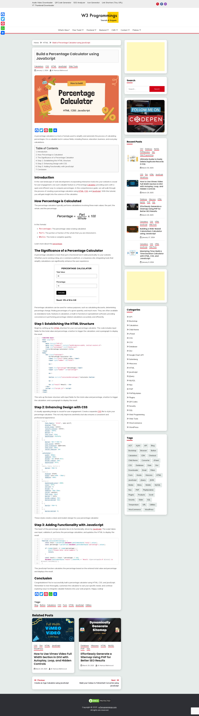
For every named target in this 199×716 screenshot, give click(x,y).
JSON (152, 480)
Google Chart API (136, 355)
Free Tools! (76, 30)
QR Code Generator (63, 2)
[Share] (2, 32)
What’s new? (64, 30)
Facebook (161, 4)
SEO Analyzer (79, 2)
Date (149, 465)
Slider (141, 500)
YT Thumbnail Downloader (43, 5)
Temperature (134, 505)
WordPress (38, 649)
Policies (136, 30)
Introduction (42, 151)
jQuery (131, 376)
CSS (47, 66)
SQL (88, 649)
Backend (103, 30)
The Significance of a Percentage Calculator (56, 157)
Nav (131, 385)
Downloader (133, 470)
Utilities (88, 605)
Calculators (38, 66)
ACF (130, 446)
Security (132, 406)
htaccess (149, 475)
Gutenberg (133, 359)
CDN (143, 456)
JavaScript (63, 66)
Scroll (151, 495)
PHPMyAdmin (145, 152)
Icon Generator (93, 2)
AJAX (138, 446)
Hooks (139, 475)
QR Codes (133, 402)
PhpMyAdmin (148, 490)
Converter (145, 460)
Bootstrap (133, 321)
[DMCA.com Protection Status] (99, 700)
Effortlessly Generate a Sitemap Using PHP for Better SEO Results (96, 657)
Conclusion (42, 169)
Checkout (152, 456)
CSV (141, 149)
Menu (139, 485)
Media (131, 485)
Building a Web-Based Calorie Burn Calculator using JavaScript (151, 231)
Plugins (132, 397)
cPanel (132, 334)
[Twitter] (2, 19)
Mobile (148, 485)
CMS (114, 30)
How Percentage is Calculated (50, 154)
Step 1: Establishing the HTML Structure (54, 160)
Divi (41, 645)
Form (65, 605)
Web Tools (73, 66)
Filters (153, 470)
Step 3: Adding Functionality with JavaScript (56, 166)
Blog (36, 605)
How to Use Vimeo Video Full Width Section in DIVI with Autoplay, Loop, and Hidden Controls (53, 659)
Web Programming (146, 155)
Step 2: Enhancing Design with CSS (52, 163)
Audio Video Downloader (42, 2)
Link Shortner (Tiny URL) (112, 2)
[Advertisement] (146, 56)
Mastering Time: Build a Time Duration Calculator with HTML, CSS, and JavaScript (152, 255)
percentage (57, 244)
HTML (53, 66)
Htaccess (95, 645)
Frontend (90, 30)
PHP (83, 649)
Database (85, 645)
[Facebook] (2, 14)
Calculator (91, 185)
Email (144, 470)
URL (144, 505)
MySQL (111, 645)
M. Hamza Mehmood (60, 70)
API (130, 317)
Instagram (165, 4)
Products (141, 495)
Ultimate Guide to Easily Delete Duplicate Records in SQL (152, 161)
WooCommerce (135, 423)
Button (42, 605)
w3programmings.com (107, 707)
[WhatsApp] (2, 28)
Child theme (134, 329)
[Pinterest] (2, 23)
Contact (124, 30)
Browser (143, 451)
